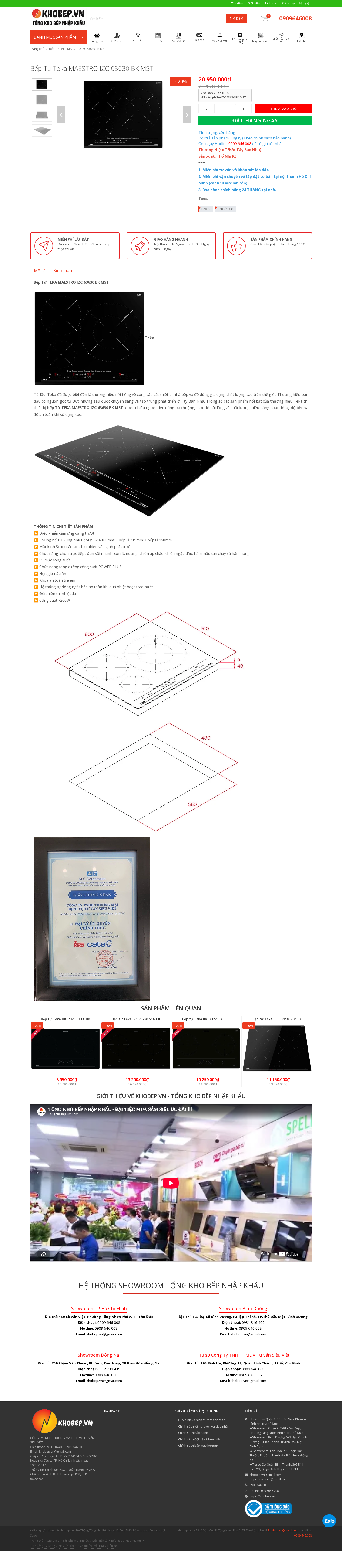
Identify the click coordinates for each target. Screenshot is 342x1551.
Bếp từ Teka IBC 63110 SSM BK (277, 1019)
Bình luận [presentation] (62, 270)
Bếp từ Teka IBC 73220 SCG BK (206, 1019)
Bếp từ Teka (226, 209)
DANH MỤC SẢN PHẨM (55, 37)
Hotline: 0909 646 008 (264, 1491)
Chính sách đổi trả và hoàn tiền (199, 1439)
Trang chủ (37, 49)
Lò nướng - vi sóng (43, 1546)
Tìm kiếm (237, 3)
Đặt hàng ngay (255, 120)
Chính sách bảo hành (193, 1433)
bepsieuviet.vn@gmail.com (268, 1479)
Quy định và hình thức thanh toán (201, 1420)
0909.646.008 (303, 1535)
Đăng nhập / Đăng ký (295, 3)
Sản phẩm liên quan (171, 1008)
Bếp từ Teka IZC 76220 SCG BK (136, 1019)
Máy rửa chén (67, 1546)
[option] (42, 84)
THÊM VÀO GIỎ (283, 108)
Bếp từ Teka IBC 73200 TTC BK (65, 1019)
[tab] (39, 270)
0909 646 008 (258, 1485)
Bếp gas (116, 1541)
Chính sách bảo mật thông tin (198, 1445)
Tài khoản (271, 3)
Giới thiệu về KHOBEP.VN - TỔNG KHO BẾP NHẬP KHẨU (171, 1096)
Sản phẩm (69, 1541)
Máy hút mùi (133, 1541)
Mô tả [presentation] (40, 270)
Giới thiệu (254, 3)
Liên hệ (112, 1546)
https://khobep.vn (262, 1496)
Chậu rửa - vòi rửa (92, 1546)
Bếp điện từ (99, 1541)
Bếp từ (205, 209)
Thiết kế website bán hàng (143, 1530)
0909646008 (295, 18)
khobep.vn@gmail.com (266, 1475)
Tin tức (84, 1541)
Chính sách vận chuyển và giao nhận (203, 1426)
